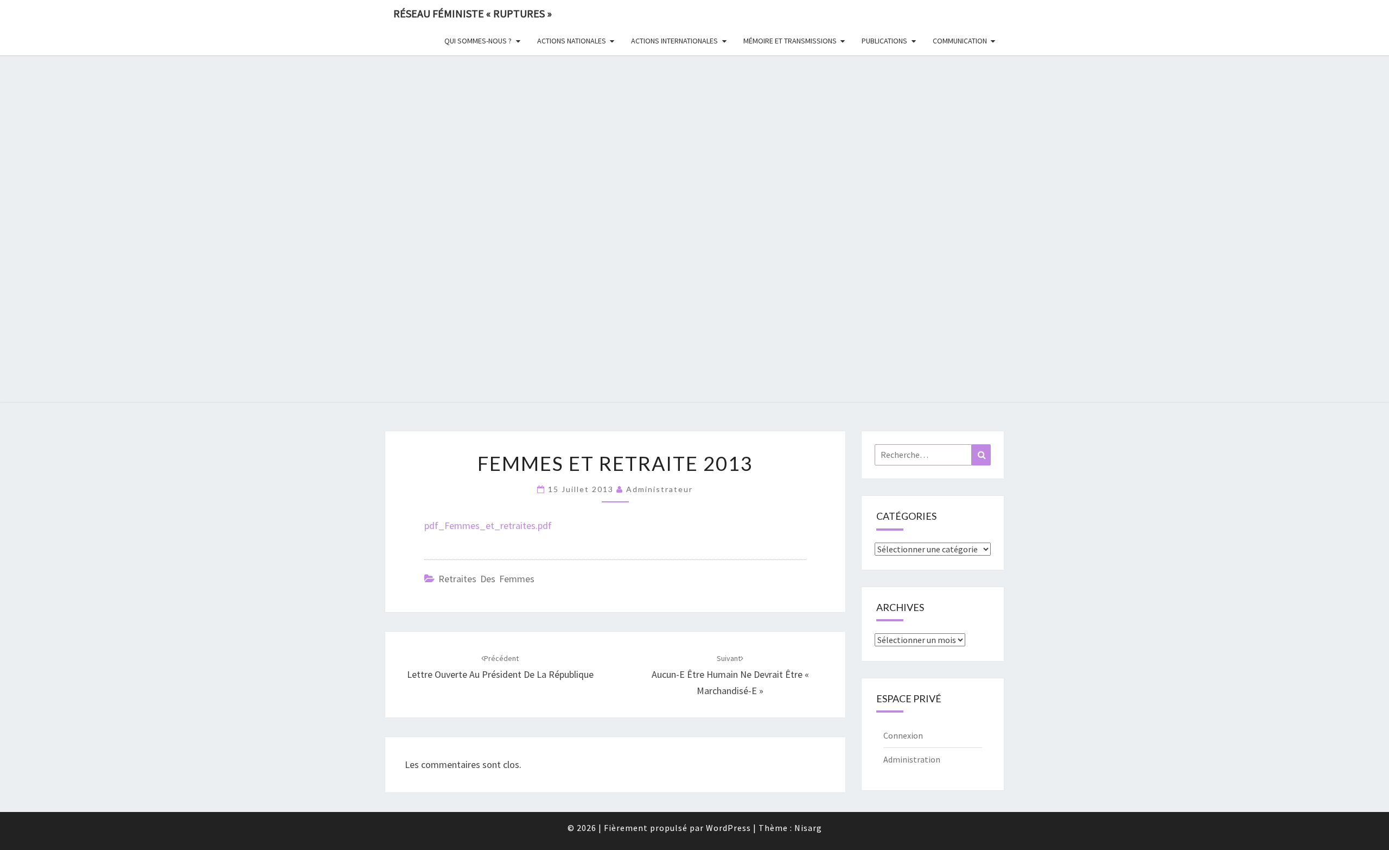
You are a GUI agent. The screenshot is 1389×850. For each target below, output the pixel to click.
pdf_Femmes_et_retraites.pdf (488, 525)
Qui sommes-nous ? (478, 41)
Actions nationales (571, 41)
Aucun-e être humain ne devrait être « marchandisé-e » (730, 675)
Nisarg (808, 827)
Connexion (903, 735)
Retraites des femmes (486, 578)
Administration (911, 759)
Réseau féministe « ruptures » (472, 13)
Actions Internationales (674, 41)
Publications (884, 41)
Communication (960, 41)
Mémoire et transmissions (790, 41)
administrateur (659, 489)
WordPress (728, 827)
